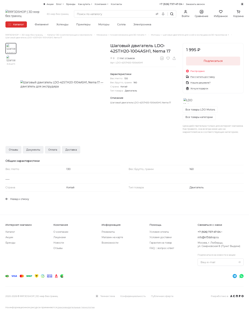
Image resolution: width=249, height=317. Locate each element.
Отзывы (13, 149)
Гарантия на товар (161, 242)
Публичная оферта (162, 296)
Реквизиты (108, 231)
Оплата (52, 149)
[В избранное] (168, 58)
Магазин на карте (112, 237)
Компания (60, 224)
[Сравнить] (162, 58)
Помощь (155, 224)
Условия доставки (161, 237)
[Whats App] (241, 276)
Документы (33, 149)
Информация (111, 224)
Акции (9, 237)
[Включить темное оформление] (242, 4)
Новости (58, 242)
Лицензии (59, 237)
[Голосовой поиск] (164, 14)
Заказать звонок (195, 4)
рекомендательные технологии (76, 307)
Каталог (10, 231)
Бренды (10, 242)
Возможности (110, 242)
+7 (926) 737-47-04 (170, 4)
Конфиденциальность (133, 296)
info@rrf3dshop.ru (208, 237)
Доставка (71, 149)
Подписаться (213, 61)
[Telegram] (235, 276)
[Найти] (172, 14)
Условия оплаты (159, 231)
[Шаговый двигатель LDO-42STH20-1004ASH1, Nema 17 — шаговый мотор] (61, 84)
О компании (60, 231)
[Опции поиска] (156, 14)
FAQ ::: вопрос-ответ (162, 248)
